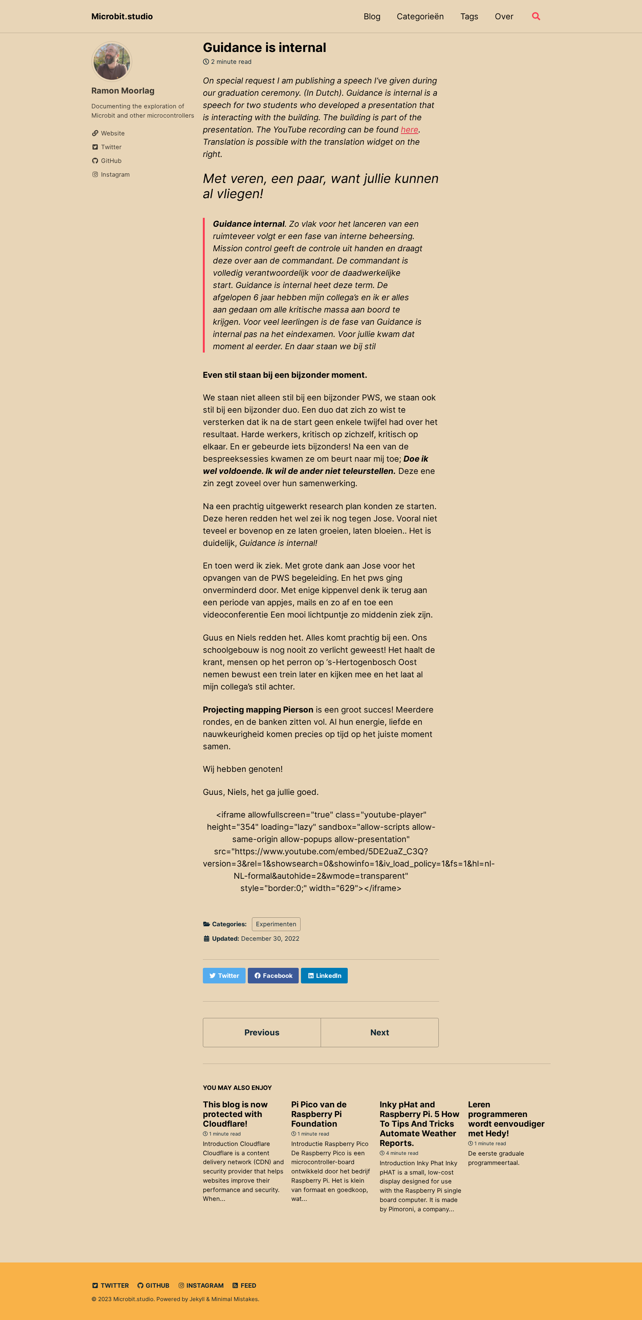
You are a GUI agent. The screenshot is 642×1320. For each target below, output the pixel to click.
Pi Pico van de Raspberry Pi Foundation (319, 1114)
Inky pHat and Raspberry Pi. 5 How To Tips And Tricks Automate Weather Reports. (420, 1124)
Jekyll (197, 1299)
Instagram (204, 1285)
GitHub (156, 1285)
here (409, 129)
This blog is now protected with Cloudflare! (235, 1114)
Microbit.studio (122, 16)
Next (379, 1032)
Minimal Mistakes (234, 1299)
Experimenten (276, 924)
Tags (469, 16)
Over (504, 16)
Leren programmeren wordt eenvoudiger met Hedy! (506, 1119)
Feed (247, 1285)
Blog (372, 16)
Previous (261, 1032)
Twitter (114, 1285)
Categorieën (420, 16)
